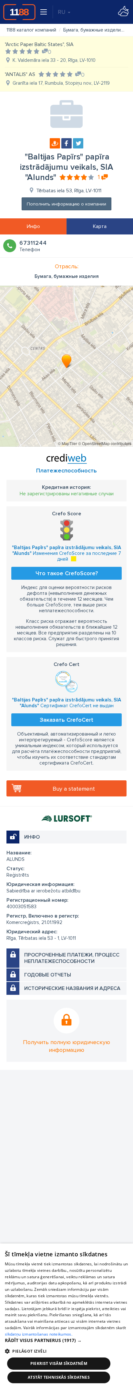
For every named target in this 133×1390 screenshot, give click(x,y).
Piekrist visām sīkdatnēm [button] (58, 1363)
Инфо (33, 226)
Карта (100, 226)
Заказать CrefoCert (66, 719)
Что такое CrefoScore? (67, 573)
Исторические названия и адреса (72, 988)
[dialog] (66, 1316)
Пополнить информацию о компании (66, 204)
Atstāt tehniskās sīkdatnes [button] (59, 1377)
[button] (66, 1340)
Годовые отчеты (47, 975)
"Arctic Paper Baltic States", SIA (39, 44)
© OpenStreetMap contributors (104, 443)
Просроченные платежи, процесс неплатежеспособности (71, 958)
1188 (19, 12)
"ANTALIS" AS (20, 74)
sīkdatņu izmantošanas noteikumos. (38, 1334)
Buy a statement (74, 788)
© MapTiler (67, 443)
